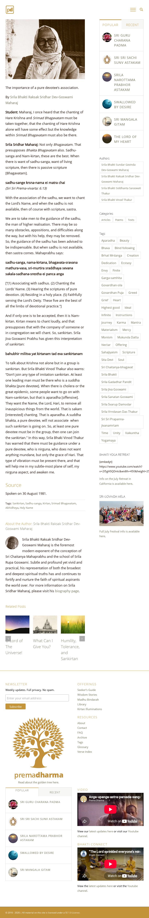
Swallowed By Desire (125, 104)
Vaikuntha (132, 432)
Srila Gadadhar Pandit (116, 381)
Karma (121, 322)
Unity (116, 432)
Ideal (128, 307)
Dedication (108, 262)
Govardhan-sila (111, 285)
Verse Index (84, 751)
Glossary (82, 747)
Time (104, 432)
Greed (132, 292)
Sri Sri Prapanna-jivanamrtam (112, 422)
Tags (80, 742)
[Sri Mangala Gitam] (107, 119)
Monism (106, 337)
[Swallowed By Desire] (107, 101)
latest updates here (101, 831)
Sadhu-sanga (33, 503)
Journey (106, 322)
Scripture (128, 352)
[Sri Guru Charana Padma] (107, 35)
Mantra (136, 322)
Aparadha (108, 240)
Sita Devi (107, 359)
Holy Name (26, 507)
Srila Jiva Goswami (113, 389)
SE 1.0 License (72, 912)
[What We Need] (73, 618)
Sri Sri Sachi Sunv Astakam (127, 60)
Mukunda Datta (128, 337)
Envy (104, 270)
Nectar (106, 344)
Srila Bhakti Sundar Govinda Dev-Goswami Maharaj (118, 167)
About (81, 723)
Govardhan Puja (112, 292)
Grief (104, 300)
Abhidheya (12, 507)
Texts (131, 219)
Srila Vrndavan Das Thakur (119, 411)
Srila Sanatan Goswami (117, 396)
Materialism (109, 329)
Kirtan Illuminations (89, 709)
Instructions (124, 314)
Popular (110, 24)
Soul (121, 359)
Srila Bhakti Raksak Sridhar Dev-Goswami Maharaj (120, 178)
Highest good (110, 307)
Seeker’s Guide (86, 690)
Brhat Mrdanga (111, 255)
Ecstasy (126, 262)
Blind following (125, 247)
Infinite (106, 314)
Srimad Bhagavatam (63, 503)
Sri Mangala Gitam (125, 121)
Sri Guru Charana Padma (122, 40)
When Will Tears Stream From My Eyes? (45, 649)
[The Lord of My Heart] (17, 618)
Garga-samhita (111, 277)
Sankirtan (18, 503)
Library (81, 704)
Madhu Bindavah (88, 699)
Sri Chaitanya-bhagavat (117, 367)
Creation (133, 255)
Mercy (126, 329)
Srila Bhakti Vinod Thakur (116, 199)
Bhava (105, 247)
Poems (119, 219)
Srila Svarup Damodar (116, 404)
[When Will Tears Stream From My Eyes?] (45, 618)
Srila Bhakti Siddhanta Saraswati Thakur (121, 190)
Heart (117, 300)
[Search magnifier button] (141, 9)
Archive (82, 737)
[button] (8, 638)
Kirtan (46, 503)
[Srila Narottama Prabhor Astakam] (107, 74)
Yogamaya (108, 440)
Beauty (124, 240)
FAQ (80, 732)
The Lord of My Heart (15, 643)
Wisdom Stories (87, 694)
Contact (82, 728)
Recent (132, 24)
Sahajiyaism (109, 352)
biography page (67, 590)
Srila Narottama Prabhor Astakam (124, 82)
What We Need (69, 643)
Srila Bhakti (109, 374)
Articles (105, 219)
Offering (121, 344)
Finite (116, 270)
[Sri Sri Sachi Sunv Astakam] (107, 57)
